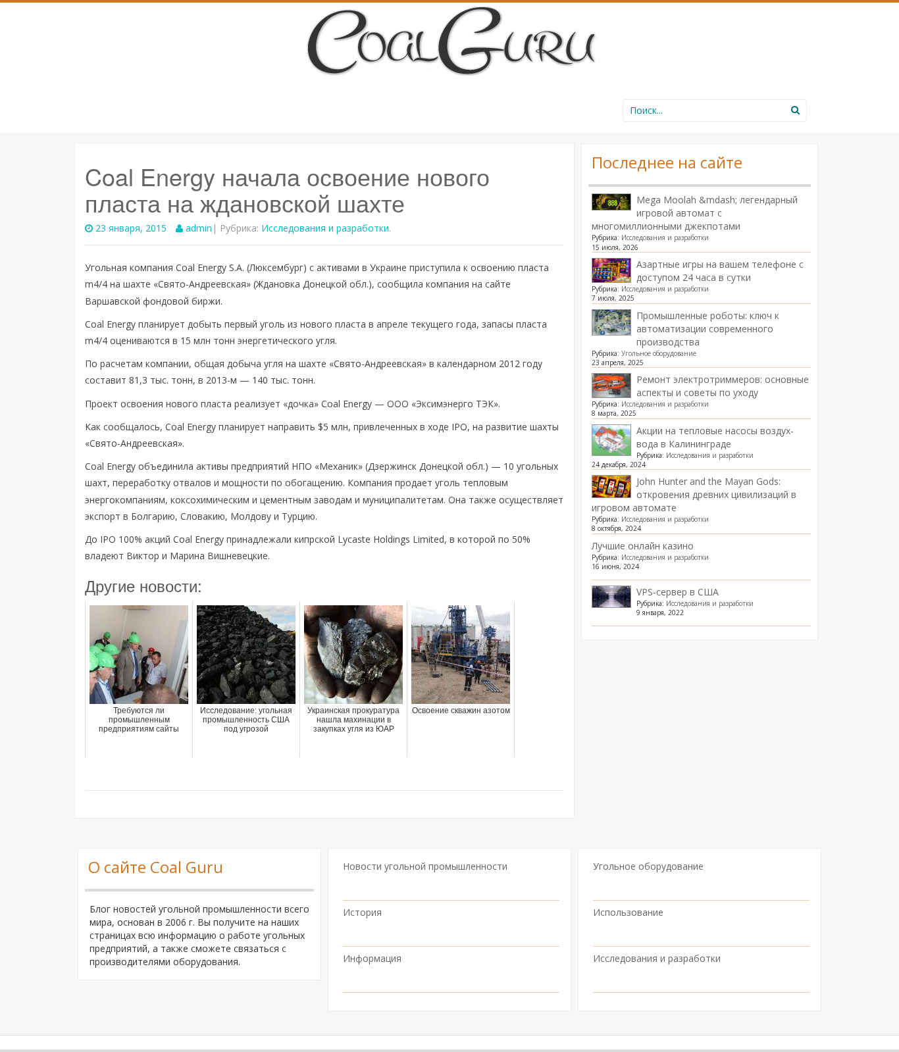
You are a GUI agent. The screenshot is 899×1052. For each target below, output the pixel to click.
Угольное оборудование (658, 353)
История (362, 912)
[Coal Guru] (450, 38)
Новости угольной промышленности (425, 866)
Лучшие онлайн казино (643, 545)
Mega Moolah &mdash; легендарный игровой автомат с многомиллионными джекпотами (695, 212)
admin (199, 228)
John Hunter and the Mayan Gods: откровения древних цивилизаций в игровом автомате (694, 494)
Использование (628, 912)
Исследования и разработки (325, 228)
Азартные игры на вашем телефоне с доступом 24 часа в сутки (720, 271)
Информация (372, 958)
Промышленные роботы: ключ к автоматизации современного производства (707, 328)
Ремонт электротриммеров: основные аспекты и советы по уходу (722, 386)
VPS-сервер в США (677, 592)
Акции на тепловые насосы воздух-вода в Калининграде (715, 437)
